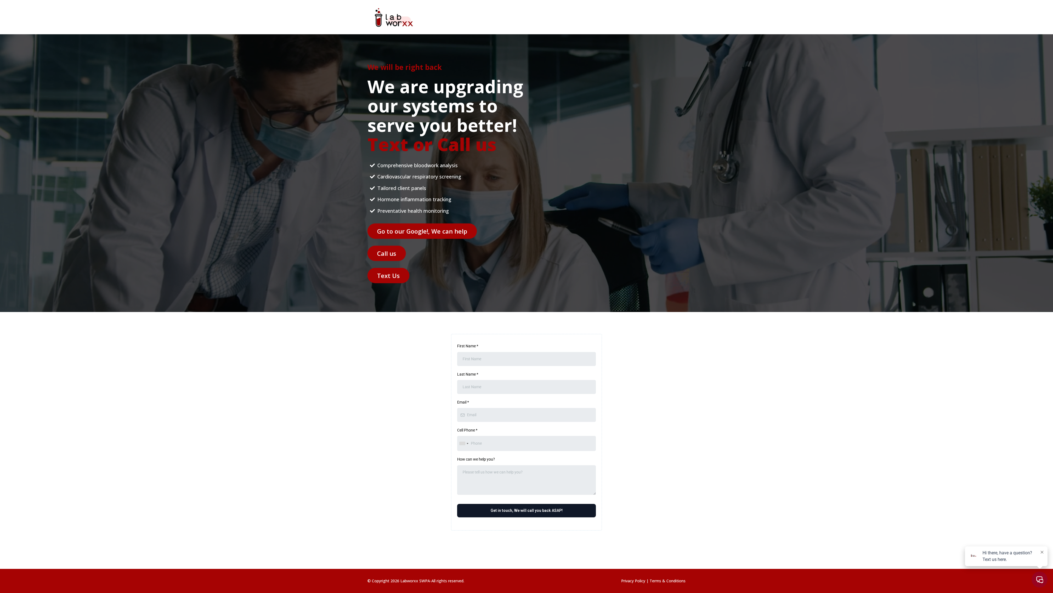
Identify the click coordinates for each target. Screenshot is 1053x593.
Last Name (467, 374)
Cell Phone (467, 430)
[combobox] (463, 443)
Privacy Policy (633, 580)
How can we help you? (476, 459)
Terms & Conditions (668, 580)
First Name (467, 346)
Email (463, 402)
